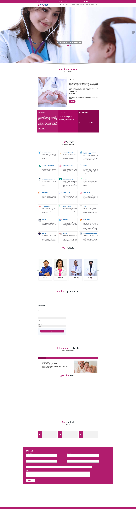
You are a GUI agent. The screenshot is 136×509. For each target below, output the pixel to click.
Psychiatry (44, 219)
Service (66, 4)
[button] (10, 33)
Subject (27, 464)
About (63, 4)
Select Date (39, 320)
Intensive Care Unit (66, 192)
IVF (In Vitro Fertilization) (47, 152)
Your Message (28, 470)
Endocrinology (65, 219)
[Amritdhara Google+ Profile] (88, 1)
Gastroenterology (86, 219)
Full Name (39, 307)
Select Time (40, 324)
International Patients (85, 4)
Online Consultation (40, 1)
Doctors (77, 4)
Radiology (85, 179)
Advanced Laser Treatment (68, 165)
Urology (85, 206)
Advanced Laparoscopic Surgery (48, 165)
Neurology (44, 233)
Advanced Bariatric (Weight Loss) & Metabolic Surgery (90, 152)
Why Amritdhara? (58, 357)
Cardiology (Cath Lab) (67, 206)
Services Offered (50, 357)
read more (72, 101)
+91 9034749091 (65, 1)
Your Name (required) (29, 453)
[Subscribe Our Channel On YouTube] (84, 1)
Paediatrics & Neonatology (68, 179)
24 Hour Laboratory (46, 206)
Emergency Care (86, 192)
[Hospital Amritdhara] (42, 5)
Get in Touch (66, 357)
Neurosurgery (44, 192)
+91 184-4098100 (57, 1)
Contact (92, 4)
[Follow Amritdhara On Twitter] (86, 1)
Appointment (72, 4)
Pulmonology (65, 233)
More (96, 4)
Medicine (85, 165)
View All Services (41, 128)
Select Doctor (40, 316)
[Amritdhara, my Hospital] (60, 5)
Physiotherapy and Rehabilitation (90, 233)
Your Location (69, 453)
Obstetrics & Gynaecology (68, 152)
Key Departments (42, 357)
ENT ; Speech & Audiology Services (48, 179)
